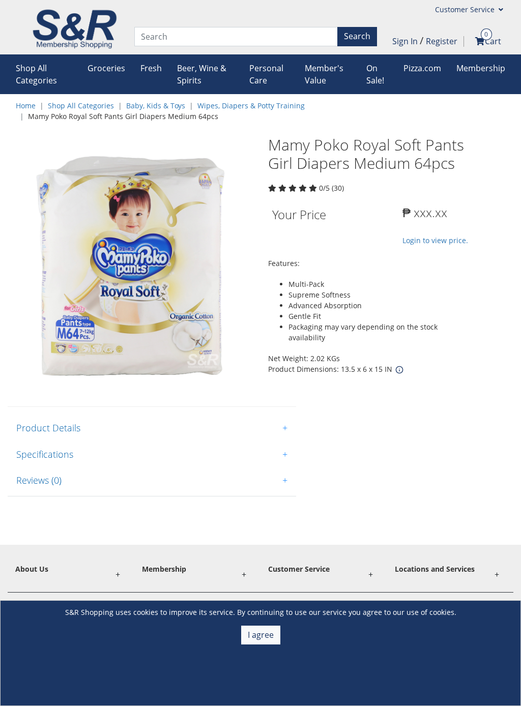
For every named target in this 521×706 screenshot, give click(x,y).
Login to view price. (435, 240)
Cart (493, 41)
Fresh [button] (151, 68)
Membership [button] (480, 68)
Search (357, 36)
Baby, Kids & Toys (155, 105)
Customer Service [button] (466, 9)
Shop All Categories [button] (36, 74)
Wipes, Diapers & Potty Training (251, 105)
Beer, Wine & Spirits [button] (201, 74)
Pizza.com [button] (422, 68)
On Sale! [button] (375, 74)
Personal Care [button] (266, 74)
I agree (261, 634)
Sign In (406, 41)
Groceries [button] (106, 68)
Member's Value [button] (324, 74)
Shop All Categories (81, 105)
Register (441, 41)
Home (26, 105)
